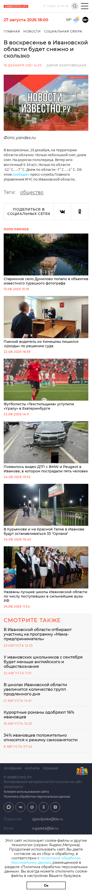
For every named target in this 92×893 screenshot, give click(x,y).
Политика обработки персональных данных (37, 796)
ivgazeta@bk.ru (45, 828)
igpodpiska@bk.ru (47, 819)
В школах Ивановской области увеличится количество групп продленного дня (35, 689)
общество (31, 192)
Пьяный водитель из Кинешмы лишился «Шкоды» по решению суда (41, 343)
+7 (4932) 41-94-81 (56, 6)
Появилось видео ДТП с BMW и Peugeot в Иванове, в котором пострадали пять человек (46, 469)
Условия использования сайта (26, 791)
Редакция (50, 768)
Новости (32, 31)
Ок (46, 885)
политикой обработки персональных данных (46, 860)
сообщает (21, 174)
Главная (12, 31)
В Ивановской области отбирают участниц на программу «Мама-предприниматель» (38, 634)
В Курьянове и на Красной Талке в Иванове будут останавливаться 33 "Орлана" (44, 531)
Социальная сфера (63, 31)
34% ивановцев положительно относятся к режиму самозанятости (41, 737)
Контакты (32, 768)
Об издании (12, 768)
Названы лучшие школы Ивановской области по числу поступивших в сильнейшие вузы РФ (45, 596)
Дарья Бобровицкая (66, 65)
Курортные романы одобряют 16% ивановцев (39, 714)
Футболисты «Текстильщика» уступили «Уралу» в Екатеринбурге (39, 406)
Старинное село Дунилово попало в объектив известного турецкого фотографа (46, 281)
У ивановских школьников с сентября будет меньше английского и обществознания (43, 662)
